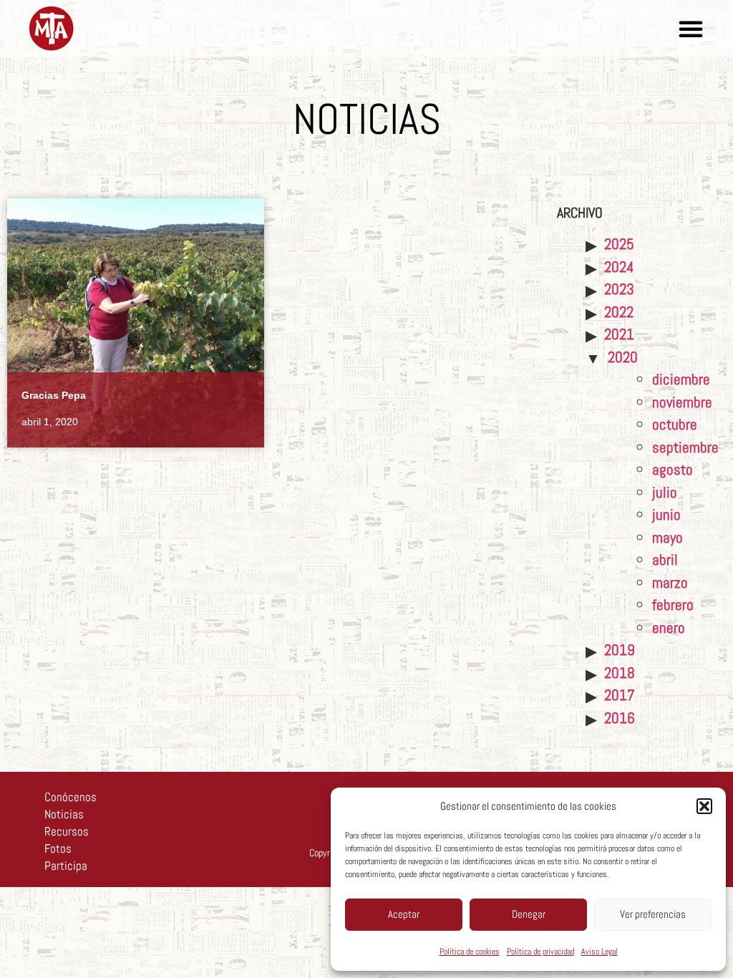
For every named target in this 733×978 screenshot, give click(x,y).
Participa (65, 865)
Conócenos (70, 797)
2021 (619, 334)
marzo (670, 582)
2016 (619, 717)
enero (668, 627)
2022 (619, 311)
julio (664, 492)
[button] (704, 806)
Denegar (528, 914)
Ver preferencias (653, 914)
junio (666, 514)
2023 (619, 289)
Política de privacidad (540, 951)
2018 (619, 672)
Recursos (66, 831)
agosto (672, 469)
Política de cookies (470, 951)
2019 (619, 649)
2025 (619, 243)
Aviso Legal (599, 951)
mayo (667, 537)
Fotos (58, 848)
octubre (674, 424)
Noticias (64, 814)
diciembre (681, 379)
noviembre (682, 402)
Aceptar (403, 914)
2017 (619, 695)
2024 (619, 266)
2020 (623, 357)
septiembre (685, 447)
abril (665, 559)
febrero (673, 604)
